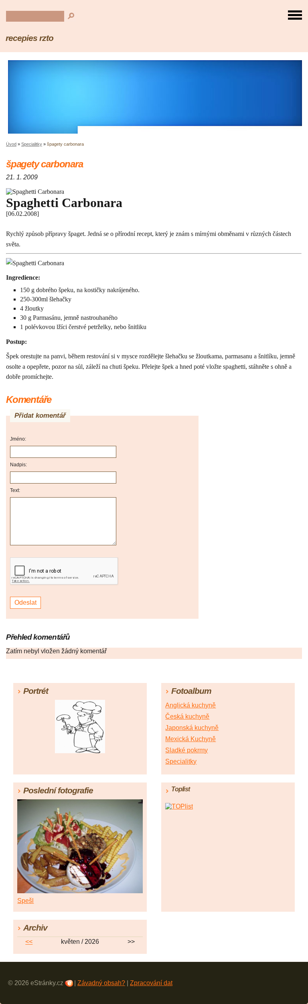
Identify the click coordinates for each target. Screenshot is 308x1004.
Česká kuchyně (187, 716)
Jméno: (18, 439)
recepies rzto (29, 38)
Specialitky (31, 144)
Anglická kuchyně (190, 705)
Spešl (25, 900)
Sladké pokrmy (186, 750)
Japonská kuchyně (192, 727)
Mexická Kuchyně (190, 739)
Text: (15, 490)
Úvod (11, 144)
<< (28, 941)
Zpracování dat (151, 983)
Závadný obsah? (101, 983)
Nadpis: (18, 464)
